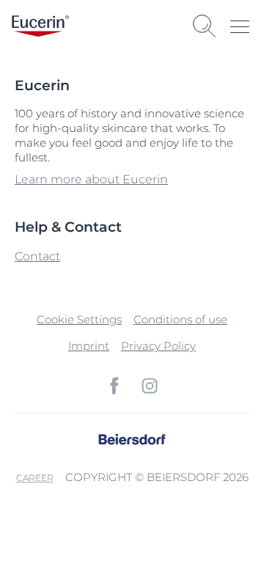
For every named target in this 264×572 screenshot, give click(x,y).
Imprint (88, 346)
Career (35, 477)
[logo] (40, 26)
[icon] (114, 386)
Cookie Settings (79, 319)
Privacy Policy (158, 346)
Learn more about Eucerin (91, 179)
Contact (37, 256)
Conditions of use (180, 319)
